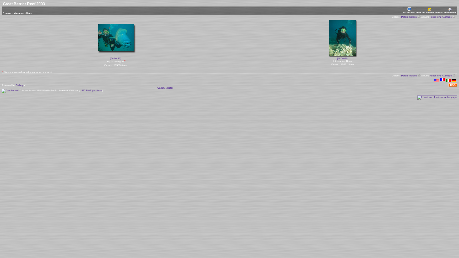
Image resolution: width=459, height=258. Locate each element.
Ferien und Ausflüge (441, 17)
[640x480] (115, 58)
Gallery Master (165, 87)
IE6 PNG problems (92, 90)
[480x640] (342, 58)
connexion (450, 12)
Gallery (19, 85)
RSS (453, 85)
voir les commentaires (429, 12)
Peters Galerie (409, 17)
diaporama (409, 12)
